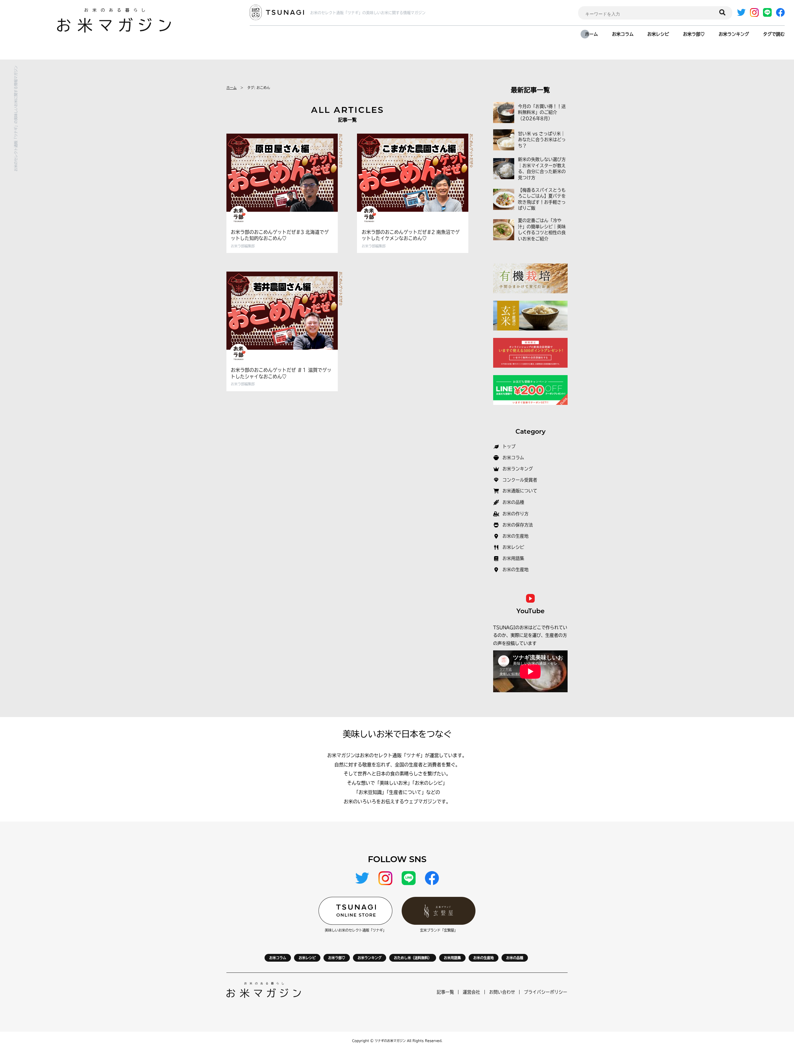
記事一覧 (445, 992)
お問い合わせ (502, 992)
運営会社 (471, 992)
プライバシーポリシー (545, 992)
